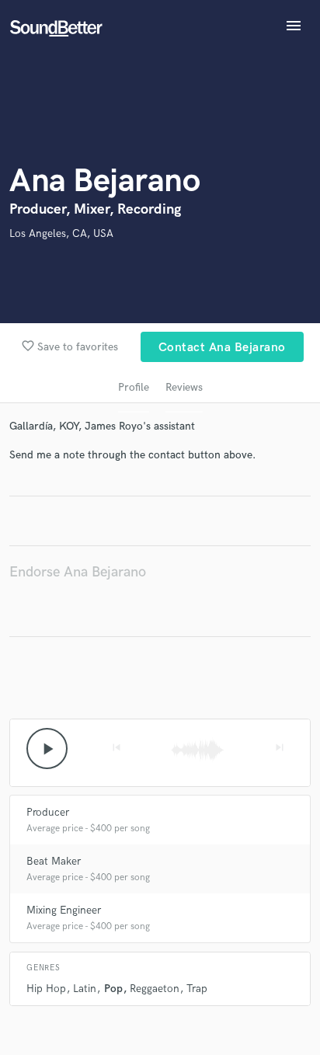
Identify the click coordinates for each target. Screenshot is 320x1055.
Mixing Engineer (63, 910)
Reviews (184, 387)
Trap (196, 988)
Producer (47, 812)
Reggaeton (154, 988)
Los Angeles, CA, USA (61, 233)
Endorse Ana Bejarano (77, 572)
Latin (84, 988)
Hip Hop (46, 988)
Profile (133, 387)
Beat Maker (53, 861)
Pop (113, 988)
